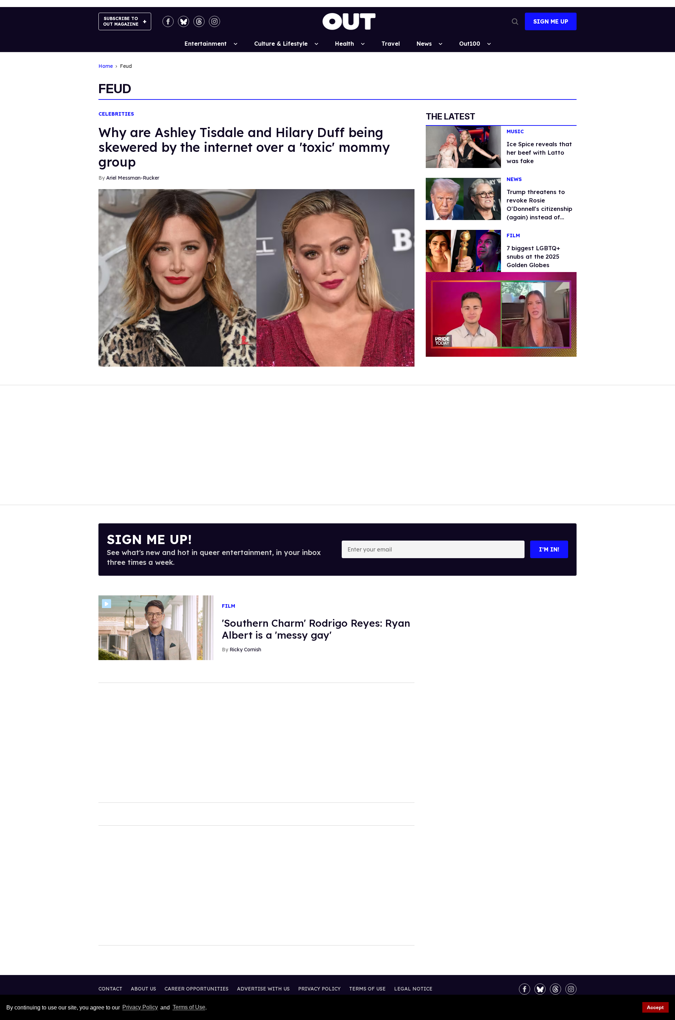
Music (515, 132)
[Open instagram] (214, 21)
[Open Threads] (199, 21)
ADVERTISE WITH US (263, 989)
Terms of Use (189, 1008)
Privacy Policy (140, 1008)
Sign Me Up (550, 21)
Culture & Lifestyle (281, 43)
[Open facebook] (168, 21)
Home (105, 66)
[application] (501, 314)
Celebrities (116, 114)
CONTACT (110, 989)
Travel (390, 43)
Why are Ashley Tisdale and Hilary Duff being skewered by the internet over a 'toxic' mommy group (244, 147)
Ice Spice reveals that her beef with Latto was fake (539, 152)
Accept (655, 1007)
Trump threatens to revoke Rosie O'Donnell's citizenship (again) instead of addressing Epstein (539, 208)
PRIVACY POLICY (319, 989)
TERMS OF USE (367, 989)
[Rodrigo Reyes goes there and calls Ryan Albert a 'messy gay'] (155, 627)
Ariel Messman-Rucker (132, 178)
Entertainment (206, 43)
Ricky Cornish (245, 649)
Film (513, 236)
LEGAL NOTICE (413, 989)
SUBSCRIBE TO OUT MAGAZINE (121, 21)
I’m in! (549, 549)
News (424, 43)
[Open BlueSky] (183, 21)
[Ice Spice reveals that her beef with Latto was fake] (463, 146)
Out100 (469, 43)
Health (344, 43)
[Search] (515, 21)
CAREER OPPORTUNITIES (197, 989)
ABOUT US (143, 989)
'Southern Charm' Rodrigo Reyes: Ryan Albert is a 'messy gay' (316, 629)
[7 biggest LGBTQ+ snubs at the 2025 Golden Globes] (463, 250)
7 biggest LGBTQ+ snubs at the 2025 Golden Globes (533, 256)
